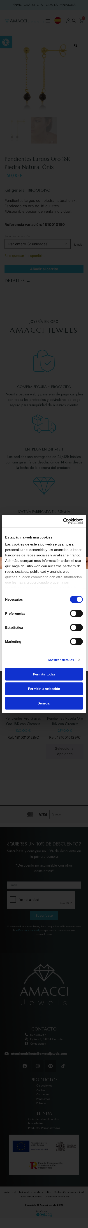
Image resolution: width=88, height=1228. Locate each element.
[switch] (76, 613)
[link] (63, 521)
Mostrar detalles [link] (61, 660)
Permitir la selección (44, 688)
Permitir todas (44, 674)
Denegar (44, 703)
